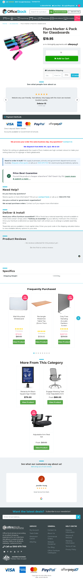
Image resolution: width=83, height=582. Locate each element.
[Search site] (51, 12)
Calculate (76, 75)
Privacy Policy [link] (71, 549)
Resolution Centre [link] (34, 538)
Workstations (46, 18)
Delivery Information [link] (70, 531)
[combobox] (39, 12)
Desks (8, 18)
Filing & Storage (24, 18)
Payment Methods (13, 117)
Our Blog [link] (51, 547)
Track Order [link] (34, 533)
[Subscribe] (78, 517)
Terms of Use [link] (71, 546)
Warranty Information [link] (70, 542)
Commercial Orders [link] (52, 538)
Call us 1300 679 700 (15, 546)
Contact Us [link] (52, 530)
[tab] (41, 117)
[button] (41, 247)
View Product (19, 342)
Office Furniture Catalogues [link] (54, 552)
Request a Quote (60, 11)
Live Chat (57, 5)
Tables (35, 18)
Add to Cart (62, 58)
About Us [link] (51, 533)
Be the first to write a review (41, 248)
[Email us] (4, 551)
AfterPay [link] (33, 542)
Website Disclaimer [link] (52, 543)
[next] (78, 318)
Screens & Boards (58, 18)
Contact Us (36, 1)
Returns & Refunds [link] (69, 537)
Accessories (70, 18)
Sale (79, 18)
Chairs (15, 18)
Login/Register (69, 5)
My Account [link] (34, 530)
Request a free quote (20, 163)
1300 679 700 (46, 5)
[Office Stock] (14, 11)
